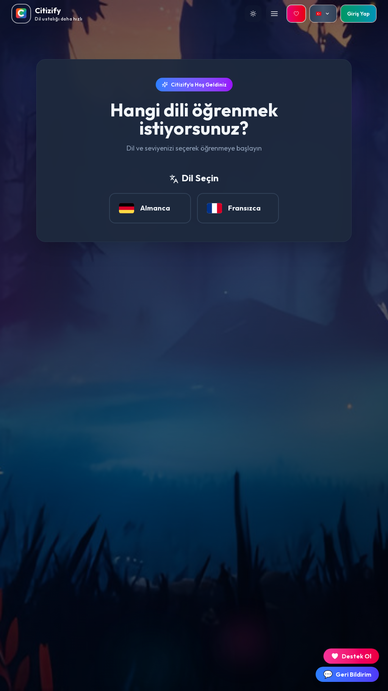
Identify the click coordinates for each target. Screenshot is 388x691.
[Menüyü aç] (274, 13)
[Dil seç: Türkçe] (323, 13)
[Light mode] (253, 13)
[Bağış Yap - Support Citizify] (296, 13)
